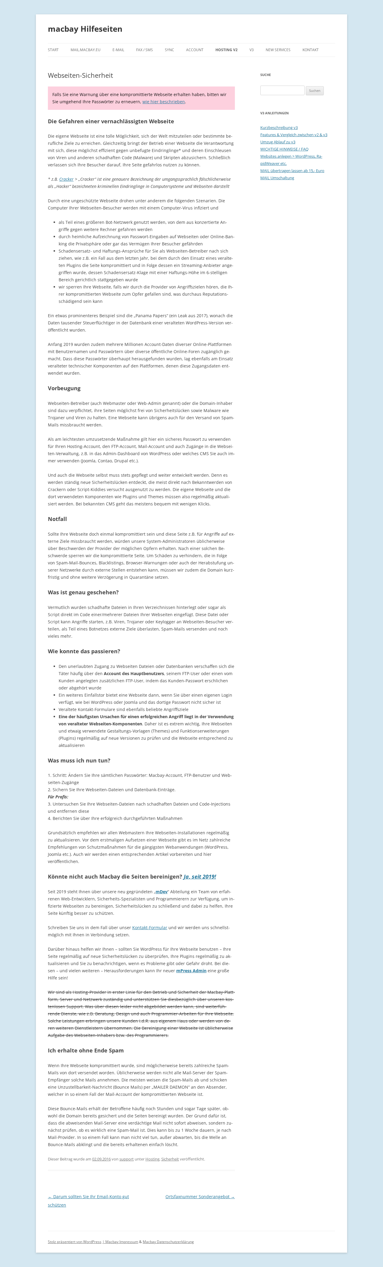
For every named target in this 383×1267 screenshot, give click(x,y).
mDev (162, 891)
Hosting (152, 1159)
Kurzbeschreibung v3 (279, 127)
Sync (169, 49)
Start (53, 49)
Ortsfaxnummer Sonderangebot (200, 1196)
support (126, 1159)
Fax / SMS (144, 49)
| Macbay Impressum (120, 1241)
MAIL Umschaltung (277, 177)
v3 (252, 49)
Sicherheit (170, 1159)
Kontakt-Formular (149, 927)
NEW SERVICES (278, 49)
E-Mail (118, 49)
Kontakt (311, 49)
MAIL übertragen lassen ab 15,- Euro (292, 170)
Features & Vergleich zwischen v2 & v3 (293, 134)
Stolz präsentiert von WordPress (74, 1241)
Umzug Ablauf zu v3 (277, 142)
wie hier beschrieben (163, 101)
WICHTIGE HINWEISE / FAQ (284, 149)
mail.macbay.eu (86, 49)
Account (194, 49)
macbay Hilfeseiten (85, 28)
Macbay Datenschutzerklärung (168, 1241)
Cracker (66, 179)
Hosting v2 (226, 49)
